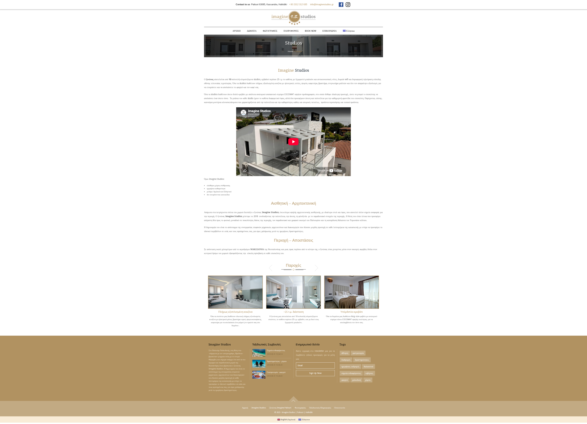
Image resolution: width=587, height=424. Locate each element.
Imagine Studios (258, 408)
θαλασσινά (368, 366)
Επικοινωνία (339, 408)
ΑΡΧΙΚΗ (237, 31)
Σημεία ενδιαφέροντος (276, 350)
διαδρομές (346, 360)
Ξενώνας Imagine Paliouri (280, 408)
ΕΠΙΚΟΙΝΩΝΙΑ (329, 31)
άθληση (344, 353)
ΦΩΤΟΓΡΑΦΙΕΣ (270, 31)
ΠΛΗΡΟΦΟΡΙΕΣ (291, 31)
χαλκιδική (356, 380)
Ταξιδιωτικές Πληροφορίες (320, 408)
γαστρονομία (358, 353)
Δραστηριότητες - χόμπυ (276, 361)
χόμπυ (368, 380)
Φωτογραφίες (300, 408)
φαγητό (344, 380)
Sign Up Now (315, 373)
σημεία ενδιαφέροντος (351, 373)
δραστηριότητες (362, 360)
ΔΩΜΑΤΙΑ (252, 31)
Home (290, 51)
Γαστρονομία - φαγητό (276, 372)
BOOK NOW (310, 31)
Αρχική (245, 408)
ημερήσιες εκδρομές (350, 366)
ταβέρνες (369, 373)
